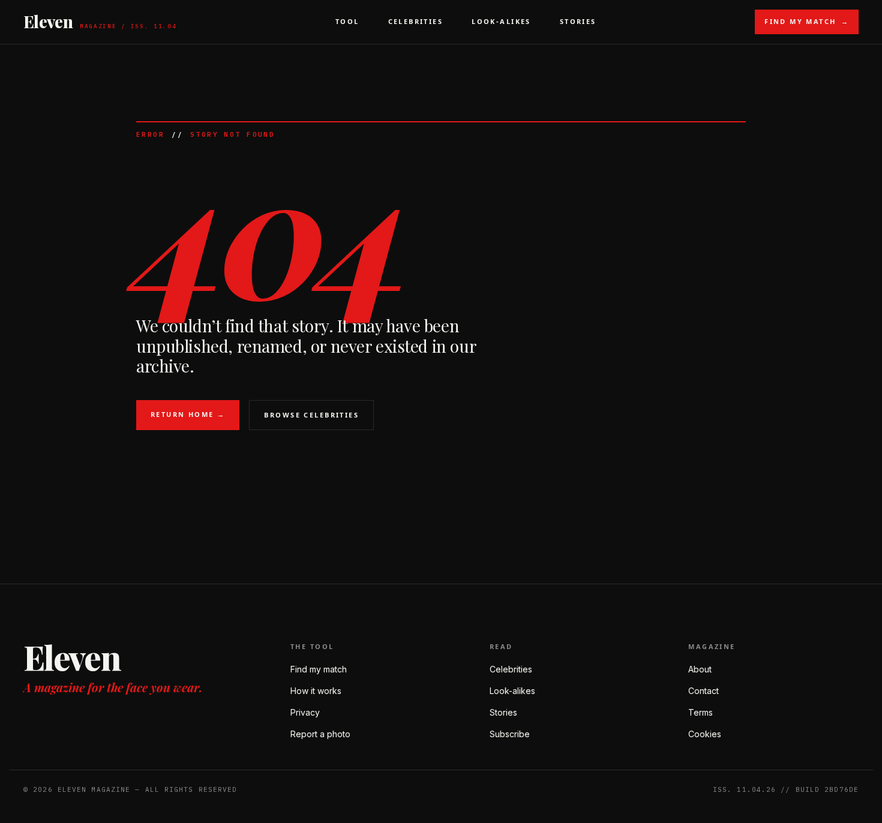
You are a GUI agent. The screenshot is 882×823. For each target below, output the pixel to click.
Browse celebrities (311, 414)
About (700, 669)
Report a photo (320, 734)
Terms (700, 712)
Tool (347, 21)
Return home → (188, 414)
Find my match (318, 669)
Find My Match (806, 21)
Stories (578, 21)
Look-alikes (512, 691)
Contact (703, 691)
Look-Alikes (501, 21)
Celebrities (415, 21)
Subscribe (510, 734)
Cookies (704, 734)
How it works (315, 691)
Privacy (305, 712)
